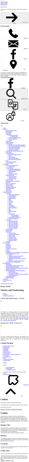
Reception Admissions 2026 (15, 137)
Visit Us (7, 250)
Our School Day (9, 229)
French (10, 204)
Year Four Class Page (13, 225)
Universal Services (13, 176)
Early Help (8, 189)
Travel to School (9, 186)
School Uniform (9, 184)
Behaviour (11, 172)
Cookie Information (10, 367)
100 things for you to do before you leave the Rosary (17, 252)
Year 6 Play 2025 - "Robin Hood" (13, 262)
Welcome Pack (14, 136)
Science (10, 202)
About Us (5, 129)
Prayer (10, 155)
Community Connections (11, 248)
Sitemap (5, 362)
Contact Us (5, 278)
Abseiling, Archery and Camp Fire (16, 256)
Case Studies (8, 132)
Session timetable (15, 216)
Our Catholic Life (9, 153)
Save (12, 460)
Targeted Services (12, 178)
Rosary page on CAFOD (21, 318)
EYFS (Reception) (13, 195)
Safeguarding (9, 264)
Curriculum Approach (13, 218)
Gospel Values (12, 157)
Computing (11, 205)
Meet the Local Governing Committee (17, 144)
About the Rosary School (11, 130)
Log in (4, 281)
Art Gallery (8, 241)
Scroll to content (4, 3)
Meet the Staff (9, 131)
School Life (8, 231)
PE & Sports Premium (13, 272)
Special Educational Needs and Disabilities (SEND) (17, 268)
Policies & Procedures (10, 269)
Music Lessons (12, 235)
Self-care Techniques (13, 173)
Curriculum (8, 193)
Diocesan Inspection (10, 276)
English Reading (12, 198)
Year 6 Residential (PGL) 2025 (12, 253)
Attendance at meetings (14, 149)
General (10, 254)
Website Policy (9, 368)
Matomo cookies (7, 438)
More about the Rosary (13, 158)
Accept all (8, 409)
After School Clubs (10, 188)
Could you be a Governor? (14, 148)
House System (9, 230)
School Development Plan (14, 147)
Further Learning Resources (15, 217)
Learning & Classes (7, 192)
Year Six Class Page (13, 228)
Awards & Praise (9, 163)
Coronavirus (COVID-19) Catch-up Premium (18, 274)
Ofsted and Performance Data (12, 266)
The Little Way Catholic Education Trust (14, 151)
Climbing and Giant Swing (14, 257)
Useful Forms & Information (12, 165)
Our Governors (9, 143)
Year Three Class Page (13, 224)
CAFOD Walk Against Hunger (9, 320)
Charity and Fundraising (11, 161)
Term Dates (8, 245)
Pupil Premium (12, 271)
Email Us (26, 48)
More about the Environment (15, 159)
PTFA (7, 160)
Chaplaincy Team (12, 237)
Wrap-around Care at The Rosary (13, 181)
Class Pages (8, 219)
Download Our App (7, 280)
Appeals (10, 140)
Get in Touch (9, 152)
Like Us (25, 58)
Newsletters (8, 246)
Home (4, 128)
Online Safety (9, 190)
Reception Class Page (13, 221)
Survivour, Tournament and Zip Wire (16, 260)
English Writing (12, 196)
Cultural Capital (12, 233)
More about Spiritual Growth (15, 154)
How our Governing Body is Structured (17, 146)
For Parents (5, 164)
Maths (10, 199)
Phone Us (26, 38)
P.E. (9, 208)
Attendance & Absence (11, 187)
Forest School (12, 213)
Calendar (8, 243)
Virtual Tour (8, 141)
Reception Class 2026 (13, 135)
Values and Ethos (9, 142)
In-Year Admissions (13, 138)
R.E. (10, 212)
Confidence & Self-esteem (14, 170)
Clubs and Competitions (14, 234)
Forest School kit (15, 215)
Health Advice (12, 166)
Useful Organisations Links (14, 169)
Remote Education (10, 277)
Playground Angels (13, 240)
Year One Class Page (13, 222)
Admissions (8, 134)
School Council (12, 236)
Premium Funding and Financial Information (15, 270)
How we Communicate (11, 183)
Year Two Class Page (13, 223)
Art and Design (12, 206)
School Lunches (9, 179)
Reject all (3, 409)
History (10, 200)
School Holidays (12, 171)
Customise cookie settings (16, 409)
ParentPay (8, 182)
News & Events (6, 242)
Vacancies (8, 251)
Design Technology (13, 207)
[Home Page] (4, 4)
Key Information (6, 263)
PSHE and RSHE (12, 211)
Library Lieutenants (13, 239)
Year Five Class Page (13, 227)
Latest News (8, 247)
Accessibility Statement (11, 369)
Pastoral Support (9, 167)
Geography (11, 201)
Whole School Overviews (14, 194)
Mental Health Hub (10, 175)
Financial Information (13, 275)
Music (10, 210)
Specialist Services (13, 177)
